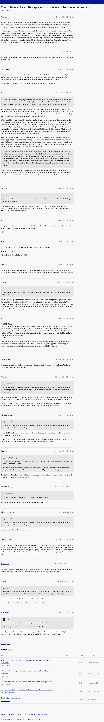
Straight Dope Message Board (10, 2)
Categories (10, 714)
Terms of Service (30, 714)
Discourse (12, 719)
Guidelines (19, 714)
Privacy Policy (42, 714)
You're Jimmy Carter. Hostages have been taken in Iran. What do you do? (45, 7)
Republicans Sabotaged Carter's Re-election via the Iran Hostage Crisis (27, 690)
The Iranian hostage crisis (10, 698)
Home (3, 714)
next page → (5, 644)
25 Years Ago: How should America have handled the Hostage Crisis (26, 682)
